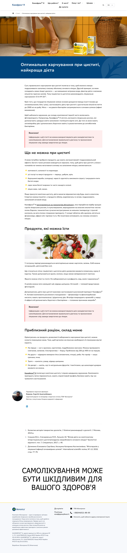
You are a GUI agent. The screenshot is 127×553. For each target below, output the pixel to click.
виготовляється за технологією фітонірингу (55, 205)
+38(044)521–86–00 (82, 513)
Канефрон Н (30, 373)
